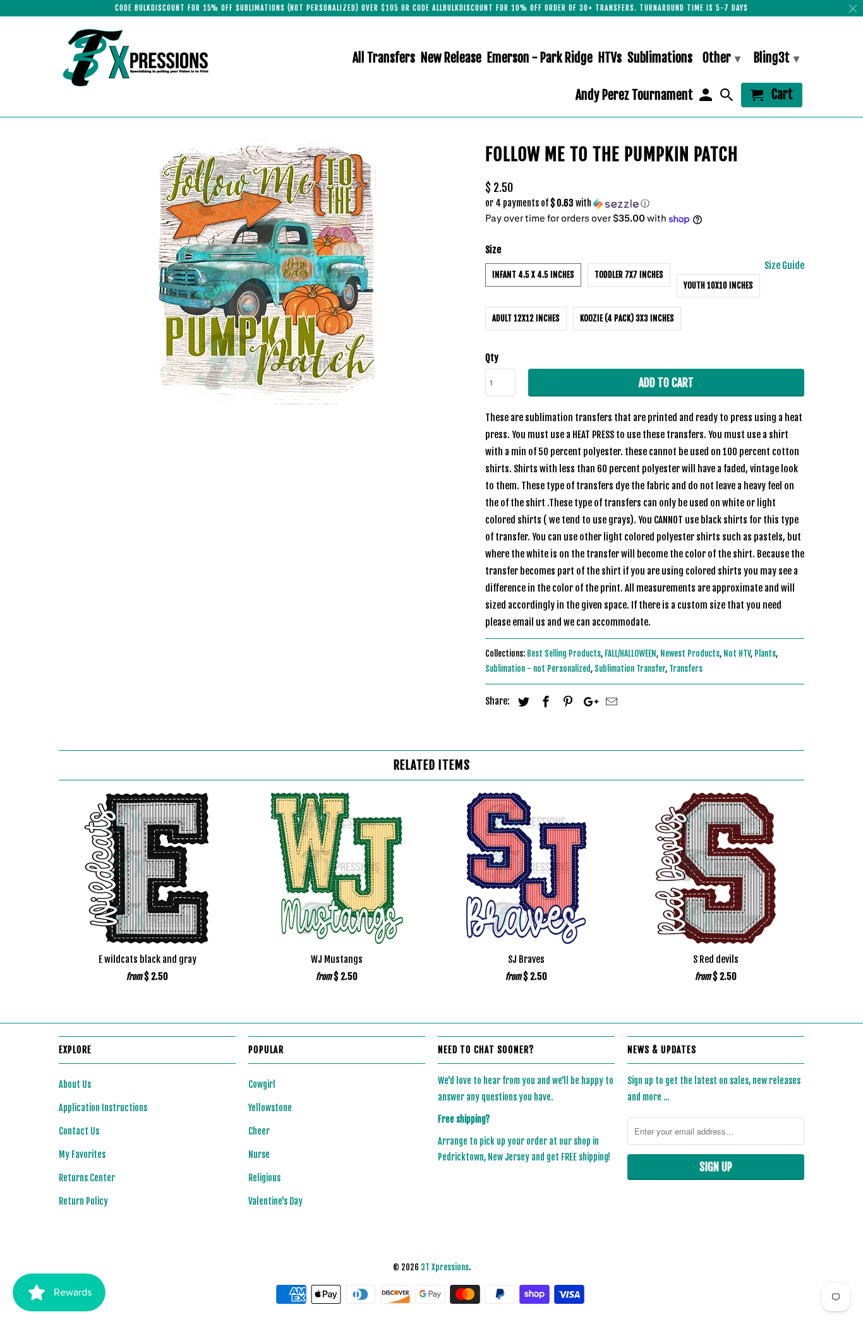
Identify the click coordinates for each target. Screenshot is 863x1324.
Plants (765, 653)
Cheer (259, 1131)
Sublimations (659, 58)
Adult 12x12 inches (526, 318)
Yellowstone (270, 1107)
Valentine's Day (275, 1201)
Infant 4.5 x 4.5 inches (533, 275)
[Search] (727, 97)
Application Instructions (103, 1107)
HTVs (610, 58)
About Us (75, 1084)
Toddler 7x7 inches (628, 275)
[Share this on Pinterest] (566, 701)
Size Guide (784, 265)
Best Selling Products (564, 653)
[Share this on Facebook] (544, 701)
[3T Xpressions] (147, 57)
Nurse (259, 1154)
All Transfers (384, 58)
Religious (264, 1177)
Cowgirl (261, 1084)
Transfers (686, 669)
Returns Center (87, 1177)
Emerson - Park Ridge (540, 58)
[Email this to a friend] (610, 701)
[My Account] (706, 97)
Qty (491, 358)
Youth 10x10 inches (718, 285)
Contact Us (79, 1131)
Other (721, 58)
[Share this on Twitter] (522, 701)
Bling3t (776, 58)
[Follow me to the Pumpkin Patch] (266, 273)
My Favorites (82, 1154)
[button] (644, 204)
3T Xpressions (445, 1267)
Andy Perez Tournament (634, 95)
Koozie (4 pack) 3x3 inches (627, 318)
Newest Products (690, 653)
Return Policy (83, 1201)
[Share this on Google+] (587, 701)
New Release (451, 58)
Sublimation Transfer (629, 669)
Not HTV (737, 653)
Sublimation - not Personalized (538, 669)
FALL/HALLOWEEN (630, 653)
